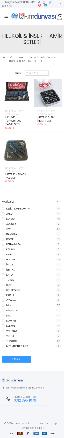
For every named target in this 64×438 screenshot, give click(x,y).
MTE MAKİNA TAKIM (17, 346)
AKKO (9, 213)
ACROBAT (12, 224)
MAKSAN (11, 320)
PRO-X (10, 295)
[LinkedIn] (45, 5)
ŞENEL (9, 285)
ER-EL (9, 254)
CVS (8, 229)
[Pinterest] (44, 2)
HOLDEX (10, 259)
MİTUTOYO (12, 310)
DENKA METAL (14, 244)
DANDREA (11, 234)
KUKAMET (11, 325)
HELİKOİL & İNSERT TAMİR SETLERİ (24, 61)
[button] (59, 16)
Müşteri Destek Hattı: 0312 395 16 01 (18, 3)
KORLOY (11, 219)
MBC (9, 315)
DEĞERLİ (10, 239)
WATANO (11, 331)
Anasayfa (7, 57)
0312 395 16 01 (25, 400)
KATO (9, 274)
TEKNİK (10, 280)
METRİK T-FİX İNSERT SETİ (46, 119)
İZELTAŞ (10, 269)
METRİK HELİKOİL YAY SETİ (15, 176)
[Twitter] (50, 2)
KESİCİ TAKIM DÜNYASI (18, 208)
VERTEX (10, 336)
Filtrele (16, 359)
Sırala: (18, 73)
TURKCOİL (12, 341)
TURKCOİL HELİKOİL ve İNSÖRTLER (36, 57)
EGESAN (10, 249)
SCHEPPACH (13, 290)
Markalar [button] (8, 201)
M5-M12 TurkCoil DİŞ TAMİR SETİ (13, 120)
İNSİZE (9, 264)
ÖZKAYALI (11, 300)
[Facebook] (39, 2)
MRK (8, 305)
